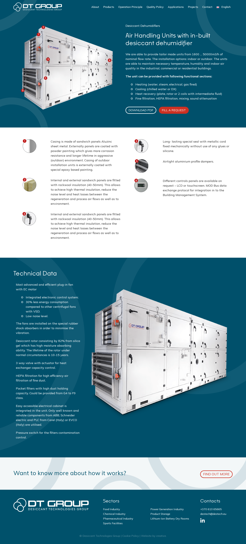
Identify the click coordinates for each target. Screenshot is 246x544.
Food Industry (111, 509)
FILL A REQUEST (174, 110)
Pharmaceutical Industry (118, 518)
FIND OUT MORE (216, 474)
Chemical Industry (114, 514)
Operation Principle (130, 7)
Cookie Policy (130, 535)
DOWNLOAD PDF (141, 110)
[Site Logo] (37, 7)
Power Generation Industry (167, 509)
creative (161, 535)
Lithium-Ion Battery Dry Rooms (169, 518)
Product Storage (160, 514)
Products (108, 7)
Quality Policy (155, 7)
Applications (176, 7)
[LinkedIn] (202, 520)
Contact (207, 7)
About (95, 7)
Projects (193, 7)
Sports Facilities (113, 523)
